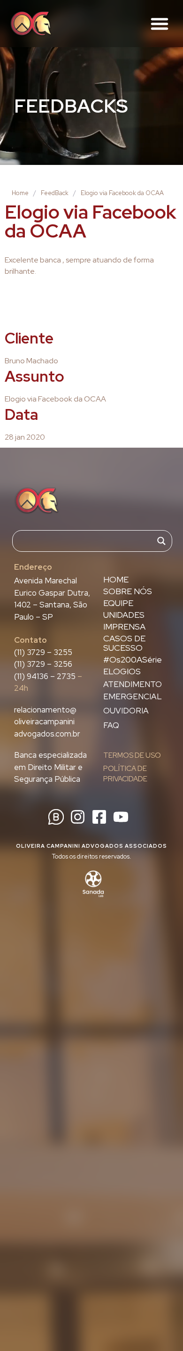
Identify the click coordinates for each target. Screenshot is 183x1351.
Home (20, 193)
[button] (159, 23)
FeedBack (55, 193)
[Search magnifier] (161, 541)
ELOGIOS (122, 671)
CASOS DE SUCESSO (124, 643)
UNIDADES (124, 615)
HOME (116, 579)
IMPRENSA (124, 626)
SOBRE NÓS (127, 591)
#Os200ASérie (132, 659)
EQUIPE (118, 603)
